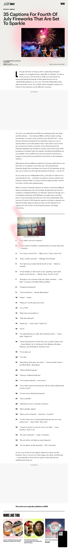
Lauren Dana (9, 60)
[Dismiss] (65, 532)
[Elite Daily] (9, 3)
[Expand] (60, 532)
